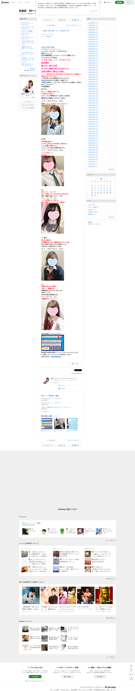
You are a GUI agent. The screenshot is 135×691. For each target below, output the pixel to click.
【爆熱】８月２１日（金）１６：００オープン (27, 48)
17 (95, 190)
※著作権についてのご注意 (94, 224)
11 (98, 188)
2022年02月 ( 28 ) (93, 150)
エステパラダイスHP (47, 47)
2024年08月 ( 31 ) (93, 79)
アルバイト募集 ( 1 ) (93, 207)
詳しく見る (67, 676)
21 (107, 190)
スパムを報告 (55, 690)
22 (110, 190)
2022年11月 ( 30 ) (93, 129)
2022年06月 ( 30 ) (93, 140)
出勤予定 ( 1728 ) (92, 212)
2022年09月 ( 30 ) (93, 133)
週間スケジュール (46, 53)
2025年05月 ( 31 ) (93, 58)
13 (104, 188)
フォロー (56, 382)
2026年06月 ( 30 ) (93, 27)
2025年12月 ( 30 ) (93, 41)
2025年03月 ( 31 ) (93, 63)
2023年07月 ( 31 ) (93, 110)
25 (98, 193)
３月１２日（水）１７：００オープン (56, 31)
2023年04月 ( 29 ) (93, 117)
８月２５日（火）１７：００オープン (51, 403)
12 (101, 188)
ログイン (129, 2)
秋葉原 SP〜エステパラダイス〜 (28, 94)
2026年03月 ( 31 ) (93, 34)
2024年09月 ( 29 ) (93, 77)
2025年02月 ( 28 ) (93, 65)
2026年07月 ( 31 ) (93, 25)
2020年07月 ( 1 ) (92, 166)
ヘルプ (114, 690)
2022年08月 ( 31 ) (93, 136)
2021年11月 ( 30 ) (93, 157)
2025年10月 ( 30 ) (93, 46)
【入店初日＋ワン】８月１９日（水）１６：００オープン (27, 60)
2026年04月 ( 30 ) (93, 32)
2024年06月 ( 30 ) (93, 84)
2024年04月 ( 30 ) (93, 89)
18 (98, 190)
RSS (91, 222)
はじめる (35, 676)
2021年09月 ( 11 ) (93, 161)
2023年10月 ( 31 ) (93, 103)
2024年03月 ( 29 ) (93, 91)
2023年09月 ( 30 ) (93, 105)
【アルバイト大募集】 (27, 31)
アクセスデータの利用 (86, 690)
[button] (131, 678)
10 (95, 188)
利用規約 (74, 690)
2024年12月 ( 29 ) (93, 70)
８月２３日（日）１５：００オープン (27, 38)
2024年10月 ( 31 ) (93, 74)
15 (110, 188)
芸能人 (39, 523)
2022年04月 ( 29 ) (93, 145)
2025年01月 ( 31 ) (93, 67)
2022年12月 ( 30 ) (93, 126)
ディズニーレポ (25, 548)
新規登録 (119, 2)
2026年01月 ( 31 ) (93, 39)
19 (101, 190)
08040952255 (46, 80)
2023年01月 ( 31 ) (93, 124)
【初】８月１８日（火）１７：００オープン (27, 64)
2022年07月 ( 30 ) (93, 138)
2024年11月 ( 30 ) (93, 72)
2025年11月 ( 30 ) (93, 44)
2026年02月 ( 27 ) (93, 37)
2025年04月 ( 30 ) (93, 60)
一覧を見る (111, 169)
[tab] (28, 523)
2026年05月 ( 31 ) (93, 30)
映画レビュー (57, 548)
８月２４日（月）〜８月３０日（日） (27, 27)
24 (95, 193)
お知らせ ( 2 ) (91, 209)
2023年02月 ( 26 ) (93, 122)
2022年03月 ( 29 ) (93, 147)
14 (107, 188)
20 (104, 190)
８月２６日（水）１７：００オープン (51, 398)
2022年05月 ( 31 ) (93, 143)
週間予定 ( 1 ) (91, 214)
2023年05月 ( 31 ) (93, 114)
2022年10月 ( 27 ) (93, 131)
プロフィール (24, 97)
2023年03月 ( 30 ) (93, 119)
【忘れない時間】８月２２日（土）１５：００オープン (56, 407)
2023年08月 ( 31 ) (93, 107)
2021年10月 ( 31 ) (93, 159)
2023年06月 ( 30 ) (93, 112)
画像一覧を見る (31, 70)
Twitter (63, 388)
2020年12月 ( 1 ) (92, 164)
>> (105, 178)
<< (97, 178)
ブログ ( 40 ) (91, 205)
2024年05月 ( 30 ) (93, 86)
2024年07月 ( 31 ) (93, 81)
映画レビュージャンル (28, 523)
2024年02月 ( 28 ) (93, 93)
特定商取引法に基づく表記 (102, 690)
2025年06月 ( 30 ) (93, 56)
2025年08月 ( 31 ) (93, 51)
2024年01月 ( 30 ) (93, 96)
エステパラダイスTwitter (49, 57)
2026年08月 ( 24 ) (93, 23)
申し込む (99, 676)
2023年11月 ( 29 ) (93, 100)
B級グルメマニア (90, 548)
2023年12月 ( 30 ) (93, 98)
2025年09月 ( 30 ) (93, 49)
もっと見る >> (44, 411)
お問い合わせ (65, 690)
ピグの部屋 (31, 97)
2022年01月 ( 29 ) (93, 152)
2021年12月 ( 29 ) (93, 154)
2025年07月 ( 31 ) (93, 53)
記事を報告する (78, 373)
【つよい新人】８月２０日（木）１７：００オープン (27, 54)
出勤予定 (48, 36)
